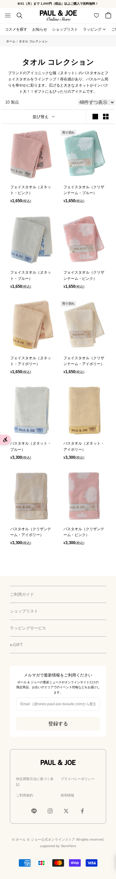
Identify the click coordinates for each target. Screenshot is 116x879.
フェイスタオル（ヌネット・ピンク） (30, 190)
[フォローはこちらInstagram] (50, 811)
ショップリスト (65, 29)
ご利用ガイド (22, 594)
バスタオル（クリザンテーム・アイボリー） (30, 532)
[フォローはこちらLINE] (34, 811)
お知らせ (39, 29)
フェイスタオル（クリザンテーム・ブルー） (83, 190)
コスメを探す (16, 29)
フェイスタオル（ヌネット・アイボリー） (30, 361)
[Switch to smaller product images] (106, 116)
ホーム (10, 41)
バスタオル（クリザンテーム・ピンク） (83, 532)
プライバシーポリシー (78, 779)
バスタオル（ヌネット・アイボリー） (83, 446)
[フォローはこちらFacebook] (82, 811)
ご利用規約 (24, 795)
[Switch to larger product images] (95, 116)
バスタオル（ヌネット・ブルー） (30, 446)
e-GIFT (16, 644)
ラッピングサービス (28, 628)
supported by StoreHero (58, 846)
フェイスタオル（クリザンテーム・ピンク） (83, 275)
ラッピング (92, 29)
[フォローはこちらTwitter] (66, 811)
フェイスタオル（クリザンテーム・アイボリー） (83, 361)
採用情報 (67, 795)
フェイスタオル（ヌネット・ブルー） (30, 275)
